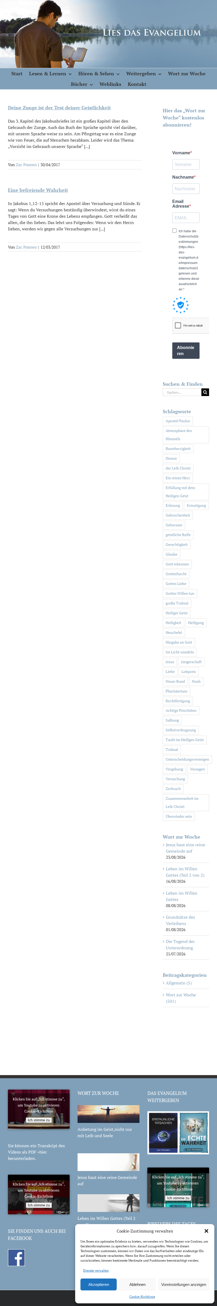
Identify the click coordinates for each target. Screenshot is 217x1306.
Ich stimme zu (39, 1120)
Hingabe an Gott (179, 642)
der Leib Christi (178, 468)
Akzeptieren (98, 1284)
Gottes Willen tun (180, 593)
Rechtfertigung (178, 700)
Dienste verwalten (96, 1270)
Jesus (170, 661)
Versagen (197, 768)
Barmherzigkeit (178, 448)
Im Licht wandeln (180, 651)
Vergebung (174, 768)
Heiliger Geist (177, 612)
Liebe (170, 671)
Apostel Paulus (178, 420)
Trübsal (172, 749)
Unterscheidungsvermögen (187, 759)
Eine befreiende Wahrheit (38, 190)
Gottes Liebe (176, 583)
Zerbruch (173, 788)
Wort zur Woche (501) (181, 998)
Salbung (172, 720)
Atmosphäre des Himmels (179, 434)
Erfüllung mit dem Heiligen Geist (180, 491)
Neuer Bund (175, 681)
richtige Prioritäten (181, 710)
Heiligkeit (173, 622)
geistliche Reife (178, 534)
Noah (196, 681)
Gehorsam (174, 524)
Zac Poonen (26, 164)
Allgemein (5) (179, 983)
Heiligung (196, 622)
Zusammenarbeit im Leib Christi (182, 802)
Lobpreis (189, 671)
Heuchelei (174, 632)
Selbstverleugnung (181, 729)
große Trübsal (177, 603)
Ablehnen (137, 1284)
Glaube (171, 554)
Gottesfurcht (176, 573)
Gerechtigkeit (177, 544)
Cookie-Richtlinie (142, 1297)
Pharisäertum (176, 691)
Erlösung (173, 505)
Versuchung (175, 778)
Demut (171, 458)
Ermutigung (196, 505)
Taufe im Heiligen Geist (185, 739)
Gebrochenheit (178, 515)
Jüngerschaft (191, 661)
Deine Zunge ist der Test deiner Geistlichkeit (59, 107)
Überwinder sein (179, 816)
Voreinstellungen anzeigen (183, 1284)
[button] (206, 1231)
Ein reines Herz (178, 477)
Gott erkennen (177, 563)
